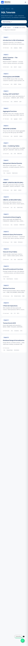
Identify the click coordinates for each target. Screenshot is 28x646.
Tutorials (8, 8)
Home (2, 8)
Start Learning (6, 21)
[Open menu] (25, 2)
